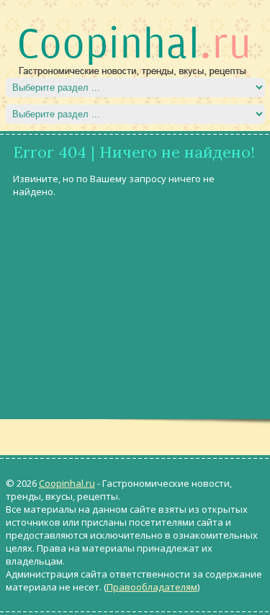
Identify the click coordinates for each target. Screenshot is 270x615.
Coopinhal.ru (67, 483)
